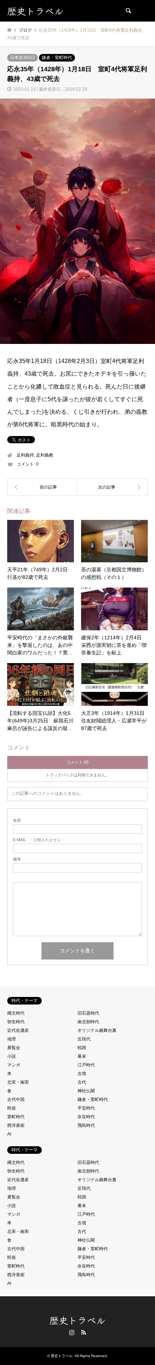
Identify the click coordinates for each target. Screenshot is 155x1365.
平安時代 (86, 1108)
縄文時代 (16, 1013)
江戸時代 (86, 1064)
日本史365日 (22, 57)
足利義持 (25, 455)
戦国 (82, 1047)
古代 (82, 1082)
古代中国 (16, 1099)
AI (9, 1134)
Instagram (71, 1332)
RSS (83, 1332)
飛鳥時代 (86, 1125)
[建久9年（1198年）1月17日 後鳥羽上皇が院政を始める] (42, 487)
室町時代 (16, 1116)
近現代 (84, 1039)
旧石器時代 (88, 1013)
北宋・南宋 (18, 1082)
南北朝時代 (88, 1021)
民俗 (11, 1108)
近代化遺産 (18, 1030)
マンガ (13, 1064)
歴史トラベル (77, 1320)
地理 (11, 1039)
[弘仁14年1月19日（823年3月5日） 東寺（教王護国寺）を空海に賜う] (113, 487)
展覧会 (13, 1047)
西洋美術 (16, 1125)
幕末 (82, 1056)
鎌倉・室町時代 (57, 57)
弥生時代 (16, 1021)
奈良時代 (86, 1116)
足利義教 (44, 455)
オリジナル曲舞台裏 (97, 1030)
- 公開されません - (38, 840)
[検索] (128, 11)
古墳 (82, 1073)
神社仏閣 (86, 1090)
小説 (11, 1056)
